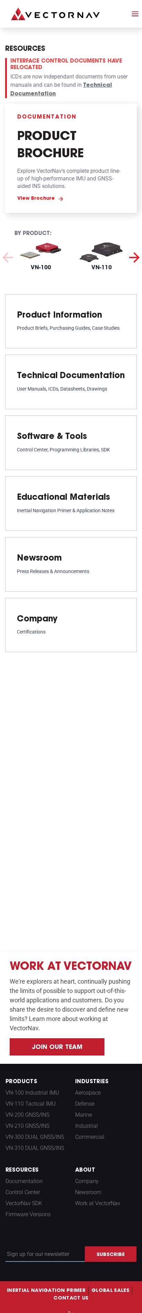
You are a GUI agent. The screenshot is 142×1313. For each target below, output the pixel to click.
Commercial (89, 1137)
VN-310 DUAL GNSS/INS (35, 1148)
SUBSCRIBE (111, 1254)
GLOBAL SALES (110, 1290)
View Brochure (36, 198)
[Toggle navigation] (135, 13)
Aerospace (88, 1092)
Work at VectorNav (97, 1203)
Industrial (86, 1126)
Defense (84, 1103)
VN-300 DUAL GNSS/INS (35, 1137)
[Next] (134, 256)
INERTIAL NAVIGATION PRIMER (46, 1290)
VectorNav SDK (24, 1203)
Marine (83, 1115)
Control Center (23, 1192)
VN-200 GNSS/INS (27, 1115)
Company (87, 1181)
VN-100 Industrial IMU (32, 1092)
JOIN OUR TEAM (57, 1047)
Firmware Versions (28, 1214)
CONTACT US (71, 1298)
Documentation (24, 1181)
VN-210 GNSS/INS (27, 1126)
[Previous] (7, 256)
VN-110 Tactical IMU (31, 1103)
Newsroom (88, 1192)
